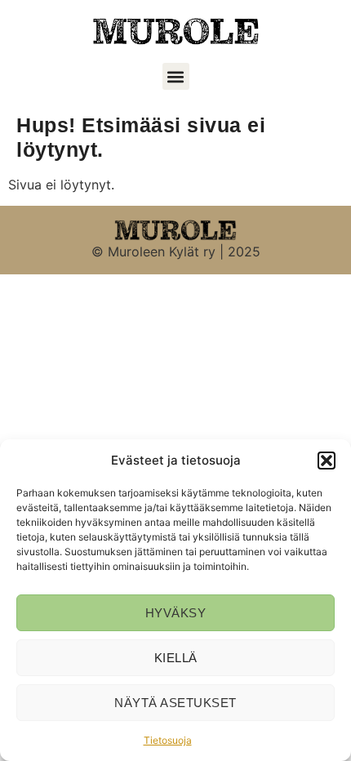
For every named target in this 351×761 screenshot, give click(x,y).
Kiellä (176, 658)
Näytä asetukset (175, 703)
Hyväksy (176, 613)
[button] (326, 460)
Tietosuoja (168, 740)
